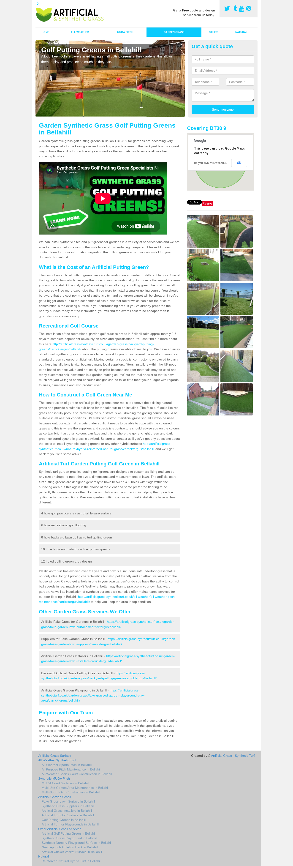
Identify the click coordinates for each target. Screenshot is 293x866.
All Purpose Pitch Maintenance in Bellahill (71, 769)
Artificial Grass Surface (54, 755)
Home (45, 32)
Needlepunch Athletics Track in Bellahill (70, 847)
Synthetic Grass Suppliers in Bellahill (68, 806)
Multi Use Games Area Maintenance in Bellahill (75, 788)
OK (239, 163)
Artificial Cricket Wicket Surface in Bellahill (72, 852)
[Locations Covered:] (37, 3)
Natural (241, 32)
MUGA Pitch (125, 32)
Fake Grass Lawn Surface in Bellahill (68, 801)
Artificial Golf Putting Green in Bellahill (69, 833)
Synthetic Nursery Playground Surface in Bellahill (77, 842)
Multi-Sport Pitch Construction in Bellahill (71, 792)
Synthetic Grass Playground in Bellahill (69, 838)
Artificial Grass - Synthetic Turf (233, 755)
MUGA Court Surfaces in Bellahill (65, 783)
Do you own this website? (210, 163)
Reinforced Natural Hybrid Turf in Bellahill (71, 861)
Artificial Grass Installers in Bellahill (67, 810)
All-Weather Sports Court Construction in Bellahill (77, 774)
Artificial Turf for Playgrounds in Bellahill (70, 824)
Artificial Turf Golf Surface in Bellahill (68, 815)
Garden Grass (174, 32)
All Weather (80, 32)
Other (213, 32)
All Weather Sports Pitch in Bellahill (67, 765)
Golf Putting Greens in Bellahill (64, 820)
